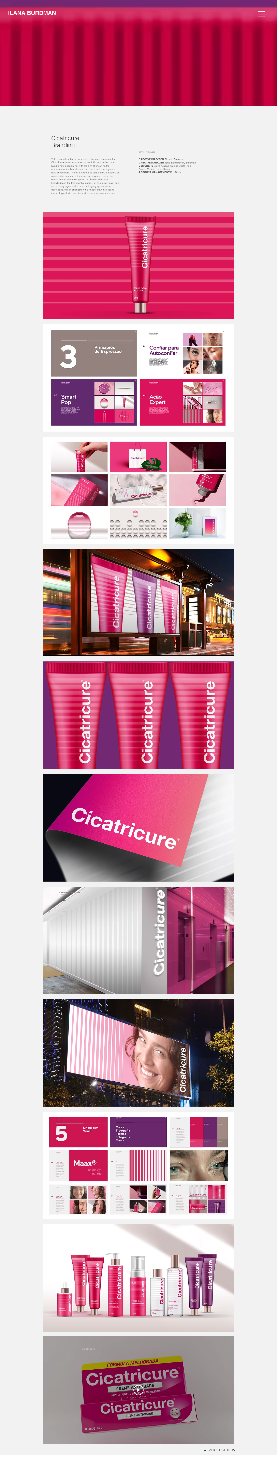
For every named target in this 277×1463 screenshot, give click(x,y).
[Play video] (138, 1390)
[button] (261, 14)
